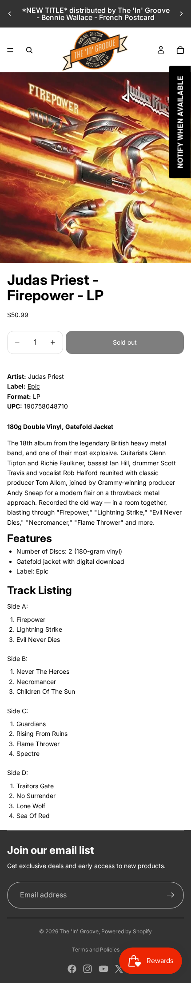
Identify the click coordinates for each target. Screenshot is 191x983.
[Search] (29, 50)
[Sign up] (170, 895)
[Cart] (180, 50)
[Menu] (10, 50)
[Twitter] (119, 968)
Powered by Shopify (126, 931)
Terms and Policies (95, 949)
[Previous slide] (10, 14)
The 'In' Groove (79, 931)
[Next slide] (181, 14)
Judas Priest (46, 376)
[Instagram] (87, 968)
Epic (34, 386)
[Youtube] (103, 968)
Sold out (125, 342)
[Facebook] (72, 968)
